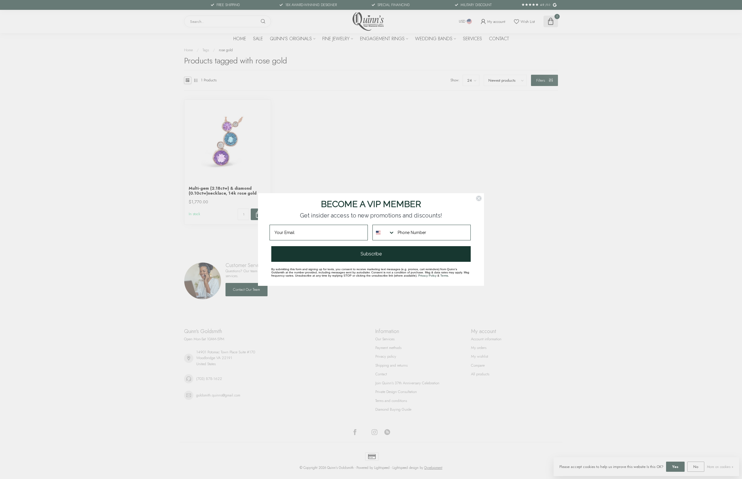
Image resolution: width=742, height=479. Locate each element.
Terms (444, 275)
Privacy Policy (427, 275)
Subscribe (371, 254)
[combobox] (384, 232)
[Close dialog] (479, 198)
